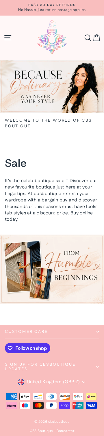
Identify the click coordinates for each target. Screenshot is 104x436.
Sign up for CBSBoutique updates (40, 367)
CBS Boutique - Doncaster (52, 431)
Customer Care (26, 332)
